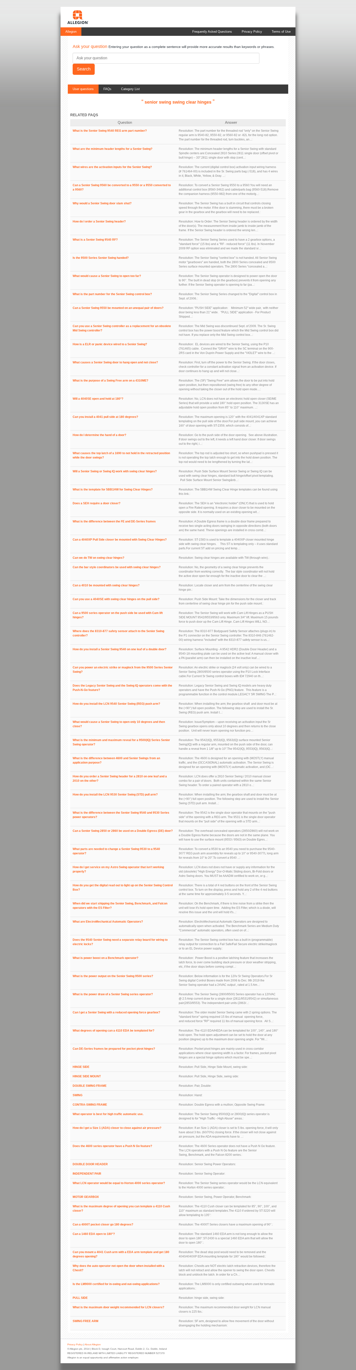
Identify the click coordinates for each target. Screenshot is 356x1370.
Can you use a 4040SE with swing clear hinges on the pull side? (116, 599)
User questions (83, 89)
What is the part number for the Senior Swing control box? (112, 294)
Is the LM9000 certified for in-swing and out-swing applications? (116, 1284)
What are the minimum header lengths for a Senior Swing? (112, 149)
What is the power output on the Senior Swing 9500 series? (113, 976)
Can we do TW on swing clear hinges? (98, 557)
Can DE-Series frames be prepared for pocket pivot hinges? (114, 1048)
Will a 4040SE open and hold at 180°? (98, 398)
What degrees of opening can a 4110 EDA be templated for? (113, 1030)
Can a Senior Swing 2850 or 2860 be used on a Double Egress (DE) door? (123, 831)
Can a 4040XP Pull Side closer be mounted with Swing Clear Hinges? (120, 539)
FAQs (107, 89)
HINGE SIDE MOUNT (87, 1076)
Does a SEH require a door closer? (96, 503)
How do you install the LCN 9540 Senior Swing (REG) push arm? (116, 703)
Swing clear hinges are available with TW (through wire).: (231, 557)
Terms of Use (281, 31)
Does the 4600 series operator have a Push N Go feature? (112, 1146)
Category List (130, 89)
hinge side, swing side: (209, 1298)
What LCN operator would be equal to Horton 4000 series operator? (119, 1183)
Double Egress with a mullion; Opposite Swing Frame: (229, 1104)
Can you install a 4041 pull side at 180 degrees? (105, 417)
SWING (77, 1095)
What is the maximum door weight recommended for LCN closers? (118, 1307)
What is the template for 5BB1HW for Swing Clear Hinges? (113, 489)
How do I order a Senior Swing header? (99, 221)
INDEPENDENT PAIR (87, 1173)
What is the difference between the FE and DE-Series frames (114, 521)
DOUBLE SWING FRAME (90, 1085)
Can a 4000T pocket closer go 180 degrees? (103, 1224)
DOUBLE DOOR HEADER (90, 1164)
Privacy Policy (252, 31)
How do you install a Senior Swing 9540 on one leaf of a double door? (119, 649)
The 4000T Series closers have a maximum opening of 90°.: (233, 1224)
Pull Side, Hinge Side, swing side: (216, 1076)
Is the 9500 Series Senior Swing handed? (101, 258)
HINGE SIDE (81, 1067)
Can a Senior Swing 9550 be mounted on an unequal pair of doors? (118, 308)
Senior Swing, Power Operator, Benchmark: (222, 1197)
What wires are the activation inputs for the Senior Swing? (112, 167)
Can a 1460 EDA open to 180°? (94, 1234)
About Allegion (93, 1344)
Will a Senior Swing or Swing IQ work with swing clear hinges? (115, 471)
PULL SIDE (80, 1298)
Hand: (198, 1095)
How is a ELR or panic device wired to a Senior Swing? (110, 344)
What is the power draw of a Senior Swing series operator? (113, 994)
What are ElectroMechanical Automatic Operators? (108, 921)
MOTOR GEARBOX (86, 1197)
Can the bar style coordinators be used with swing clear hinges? (117, 567)
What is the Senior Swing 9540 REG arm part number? (110, 130)
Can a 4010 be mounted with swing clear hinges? (106, 585)
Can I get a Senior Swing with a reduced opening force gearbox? (116, 1012)
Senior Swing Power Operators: (215, 1164)
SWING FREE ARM (85, 1321)
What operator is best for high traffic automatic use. (108, 1114)
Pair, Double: (202, 1085)
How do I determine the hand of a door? (99, 435)
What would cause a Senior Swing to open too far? (107, 276)
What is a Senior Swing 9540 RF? (95, 239)
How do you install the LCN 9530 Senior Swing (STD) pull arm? (115, 794)
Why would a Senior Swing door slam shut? (102, 203)
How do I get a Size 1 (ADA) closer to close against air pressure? (117, 1128)
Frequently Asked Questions (212, 31)
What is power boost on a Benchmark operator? (105, 958)
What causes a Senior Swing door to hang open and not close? (115, 362)
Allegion (71, 31)
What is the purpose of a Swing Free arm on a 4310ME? (110, 380)
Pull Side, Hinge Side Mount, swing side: (221, 1067)
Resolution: (186, 130)
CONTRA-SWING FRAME (90, 1104)
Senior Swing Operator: (209, 1173)
